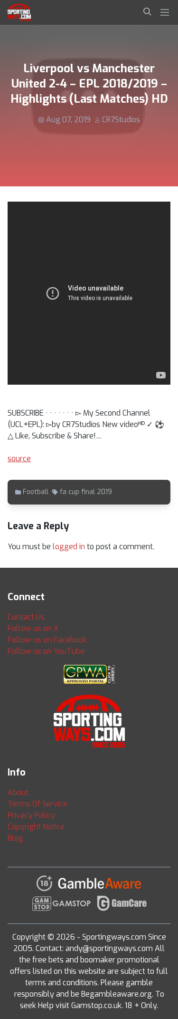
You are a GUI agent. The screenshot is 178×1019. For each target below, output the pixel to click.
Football (35, 491)
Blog (15, 838)
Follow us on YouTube (46, 651)
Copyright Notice (36, 827)
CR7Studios (121, 120)
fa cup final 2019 (86, 491)
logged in (69, 547)
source (19, 459)
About (18, 792)
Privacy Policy (31, 815)
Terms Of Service (37, 804)
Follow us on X (33, 628)
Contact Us (26, 617)
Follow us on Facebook (47, 640)
